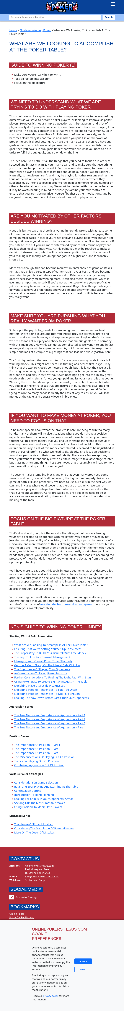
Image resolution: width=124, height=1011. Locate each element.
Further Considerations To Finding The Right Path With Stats (52, 677)
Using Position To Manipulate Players (38, 807)
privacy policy (50, 996)
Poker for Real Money (21, 917)
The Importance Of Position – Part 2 (37, 749)
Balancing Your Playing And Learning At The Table (46, 786)
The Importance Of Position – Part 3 (37, 753)
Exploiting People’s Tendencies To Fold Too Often (45, 689)
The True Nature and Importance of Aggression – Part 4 (49, 727)
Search (108, 17)
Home (13, 30)
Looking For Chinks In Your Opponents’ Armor (43, 799)
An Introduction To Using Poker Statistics (40, 673)
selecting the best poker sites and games (66, 604)
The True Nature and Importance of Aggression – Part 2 (49, 719)
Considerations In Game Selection (36, 782)
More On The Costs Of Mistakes (34, 832)
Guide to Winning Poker (35, 30)
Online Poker (16, 913)
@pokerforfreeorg (26, 897)
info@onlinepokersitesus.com (42, 876)
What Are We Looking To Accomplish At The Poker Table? (51, 645)
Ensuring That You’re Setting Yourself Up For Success (48, 649)
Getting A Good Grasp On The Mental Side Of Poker (47, 665)
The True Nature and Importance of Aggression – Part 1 (49, 715)
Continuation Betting (27, 790)
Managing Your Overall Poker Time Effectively (43, 661)
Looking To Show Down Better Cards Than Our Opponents (51, 698)
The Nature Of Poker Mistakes (33, 824)
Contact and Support (36, 880)
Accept (83, 961)
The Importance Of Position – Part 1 (37, 745)
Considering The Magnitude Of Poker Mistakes (44, 828)
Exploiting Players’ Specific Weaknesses (39, 685)
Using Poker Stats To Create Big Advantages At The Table (50, 681)
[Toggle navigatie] (113, 4)
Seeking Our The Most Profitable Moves (39, 803)
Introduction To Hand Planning (34, 795)
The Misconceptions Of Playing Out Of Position (44, 757)
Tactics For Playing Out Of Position (36, 761)
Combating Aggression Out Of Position (39, 765)
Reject (83, 969)
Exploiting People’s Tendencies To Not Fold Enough (47, 694)
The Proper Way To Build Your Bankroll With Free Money (50, 653)
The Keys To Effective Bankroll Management (42, 657)
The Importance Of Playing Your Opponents (42, 669)
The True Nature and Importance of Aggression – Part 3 (49, 723)
